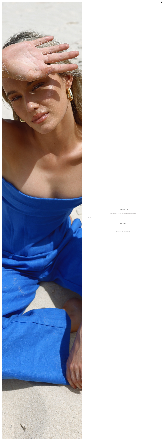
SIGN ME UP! (123, 223)
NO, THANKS (123, 228)
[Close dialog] (162, 2)
